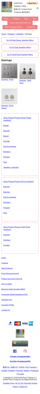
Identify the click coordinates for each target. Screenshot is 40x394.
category (16, 19)
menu (6, 19)
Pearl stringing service (13, 27)
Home (3, 34)
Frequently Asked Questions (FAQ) (14, 294)
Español (12, 371)
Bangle (6, 125)
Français (19, 371)
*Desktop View (8, 383)
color (26, 19)
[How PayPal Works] (20, 325)
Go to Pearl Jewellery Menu (20, 47)
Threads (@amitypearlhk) (20, 356)
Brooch (6, 136)
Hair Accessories (9, 146)
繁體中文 (6, 367)
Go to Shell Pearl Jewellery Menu (20, 55)
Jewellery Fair (6, 300)
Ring (5, 162)
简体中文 (14, 367)
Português (35, 371)
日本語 (21, 367)
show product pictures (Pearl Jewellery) (18, 181)
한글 (27, 367)
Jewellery (20, 34)
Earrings (6, 141)
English (4, 371)
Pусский (20, 374)
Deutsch (33, 367)
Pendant (6, 157)
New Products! (6, 268)
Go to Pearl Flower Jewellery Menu (20, 40)
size (34, 19)
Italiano (27, 371)
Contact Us (31, 27)
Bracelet (6, 131)
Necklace (6, 152)
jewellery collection (11, 167)
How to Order (6, 284)
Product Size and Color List (20, 23)
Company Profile (7, 305)
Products (11, 34)
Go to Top (19, 383)
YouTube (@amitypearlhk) (20, 361)
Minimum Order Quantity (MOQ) (13, 289)
